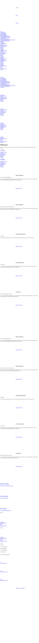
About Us (2, 64)
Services (1, 31)
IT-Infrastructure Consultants (5, 36)
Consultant (2, 42)
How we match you (3, 46)
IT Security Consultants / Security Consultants (7, 39)
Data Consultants (3, 34)
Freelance (2, 57)
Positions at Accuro (3, 138)
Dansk (17, 15)
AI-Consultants (2, 32)
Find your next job (3, 52)
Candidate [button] (2, 159)
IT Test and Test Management (5, 40)
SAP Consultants (3, 83)
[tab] (19, 159)
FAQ (1, 67)
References (2, 54)
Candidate (2, 49)
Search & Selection (3, 58)
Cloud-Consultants (3, 33)
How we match (2, 53)
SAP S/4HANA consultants (4, 38)
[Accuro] (8, 30)
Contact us (2, 48)
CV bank (1, 44)
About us (1, 512)
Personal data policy (3, 68)
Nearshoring (2, 59)
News (1, 66)
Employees (2, 137)
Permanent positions (3, 50)
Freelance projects (3, 43)
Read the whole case (19, 188)
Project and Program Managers (5, 37)
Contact (1, 69)
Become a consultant (3, 45)
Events (1, 47)
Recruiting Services (3, 60)
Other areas (2, 41)
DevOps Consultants (3, 35)
